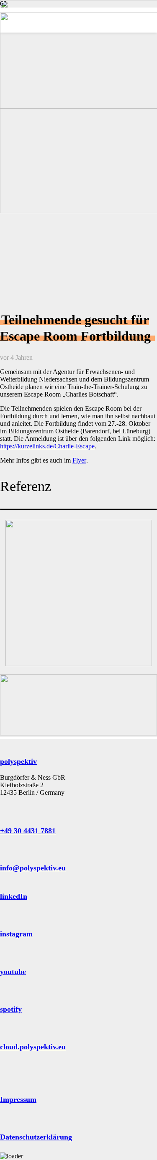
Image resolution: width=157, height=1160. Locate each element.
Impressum (18, 1099)
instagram (16, 934)
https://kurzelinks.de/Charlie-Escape (47, 446)
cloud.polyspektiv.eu (33, 1047)
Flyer (79, 460)
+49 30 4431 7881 (28, 831)
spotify (11, 1009)
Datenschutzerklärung (36, 1137)
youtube (13, 971)
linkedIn (13, 896)
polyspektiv (18, 761)
